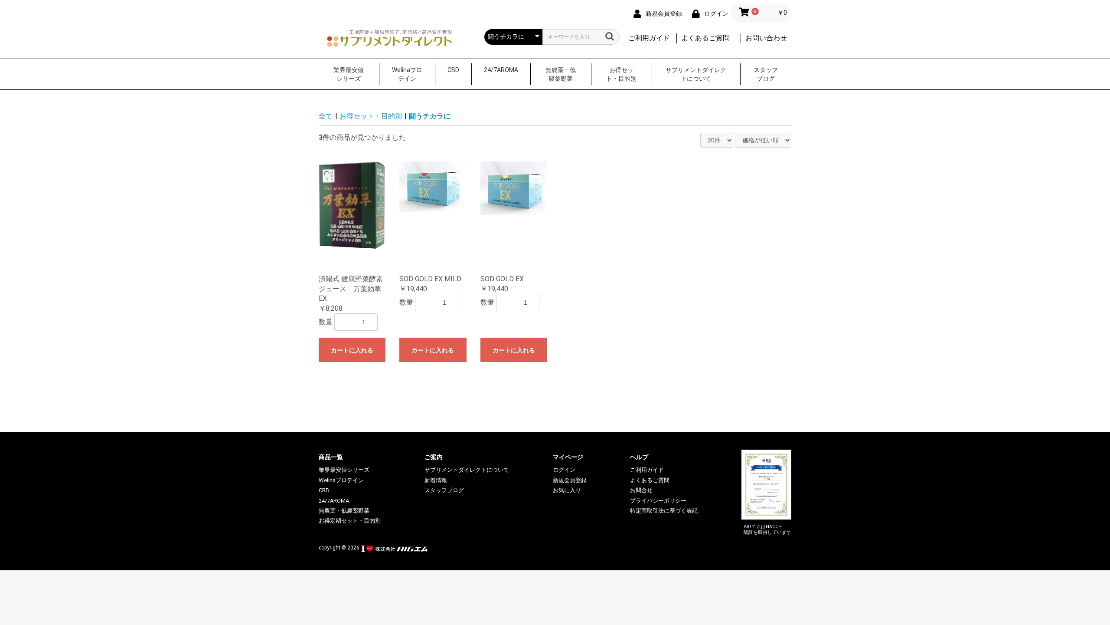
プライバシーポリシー (658, 500)
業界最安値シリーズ (348, 74)
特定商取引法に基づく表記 (664, 510)
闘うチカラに (430, 116)
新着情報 (435, 480)
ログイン (564, 470)
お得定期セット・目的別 (350, 520)
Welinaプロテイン (407, 74)
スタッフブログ (766, 74)
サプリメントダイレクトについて (696, 74)
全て (326, 116)
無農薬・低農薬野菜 (560, 74)
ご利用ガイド (649, 38)
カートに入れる (352, 350)
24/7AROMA (501, 69)
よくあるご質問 (705, 38)
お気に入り (567, 490)
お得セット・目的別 (621, 74)
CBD (453, 69)
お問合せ (641, 490)
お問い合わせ (766, 38)
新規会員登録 (570, 480)
